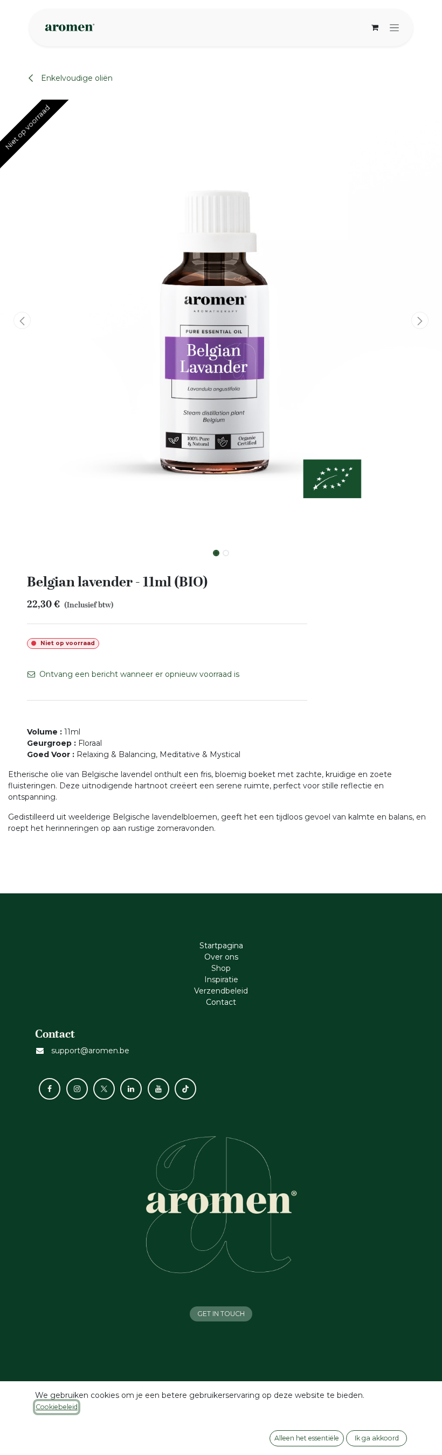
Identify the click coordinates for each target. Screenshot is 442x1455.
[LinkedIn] (131, 1089)
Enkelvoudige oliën (76, 78)
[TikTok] (185, 1089)
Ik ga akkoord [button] (377, 1438)
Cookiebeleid (57, 1407)
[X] (104, 1089)
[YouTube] (158, 1089)
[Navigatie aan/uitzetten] (394, 27)
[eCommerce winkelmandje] (374, 27)
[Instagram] (77, 1089)
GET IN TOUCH (221, 1314)
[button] (22, 320)
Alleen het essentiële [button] (306, 1438)
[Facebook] (49, 1089)
